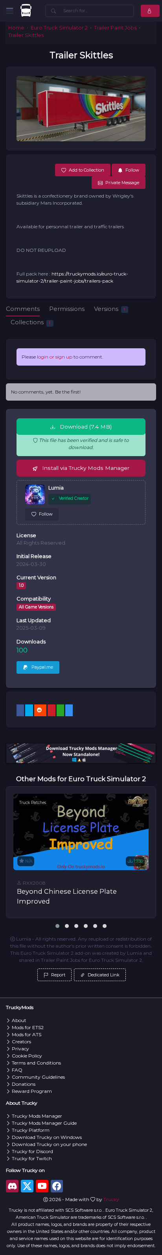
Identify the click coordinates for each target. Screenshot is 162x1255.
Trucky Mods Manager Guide (44, 1123)
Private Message (122, 182)
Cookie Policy (27, 1056)
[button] (57, 926)
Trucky (111, 1199)
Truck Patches (32, 802)
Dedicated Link (103, 975)
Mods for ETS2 (28, 1027)
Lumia (56, 488)
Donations (23, 1084)
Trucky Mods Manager (37, 1116)
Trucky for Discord (32, 1151)
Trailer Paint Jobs (115, 28)
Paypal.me (41, 667)
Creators (21, 1041)
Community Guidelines (38, 1077)
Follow (46, 514)
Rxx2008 (34, 883)
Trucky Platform (31, 1130)
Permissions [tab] (67, 308)
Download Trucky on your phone (49, 1144)
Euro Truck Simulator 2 (59, 28)
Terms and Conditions (36, 1063)
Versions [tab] (109, 308)
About (19, 1020)
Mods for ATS (26, 1034)
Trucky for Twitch (32, 1158)
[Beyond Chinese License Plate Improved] (81, 832)
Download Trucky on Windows (47, 1137)
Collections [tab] (30, 322)
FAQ (17, 1070)
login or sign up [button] (54, 357)
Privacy (20, 1049)
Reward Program (32, 1091)
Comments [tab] (23, 308)
